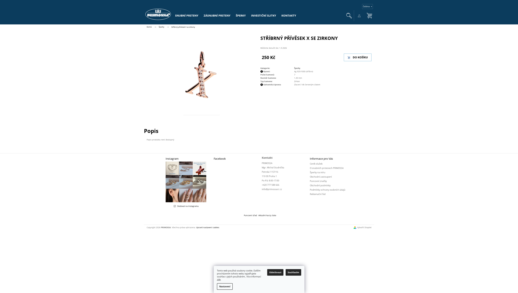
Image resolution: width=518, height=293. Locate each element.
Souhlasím (293, 272)
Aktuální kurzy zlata (267, 215)
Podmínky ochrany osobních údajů (327, 189)
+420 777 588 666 (270, 184)
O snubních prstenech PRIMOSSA (327, 168)
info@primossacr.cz (272, 189)
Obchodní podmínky (320, 185)
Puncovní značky (318, 181)
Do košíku (360, 57)
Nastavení (224, 286)
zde (219, 279)
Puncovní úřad (250, 215)
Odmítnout (275, 272)
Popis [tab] (151, 131)
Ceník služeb (316, 163)
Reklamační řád (318, 194)
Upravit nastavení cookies (207, 227)
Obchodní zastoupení (321, 176)
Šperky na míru (317, 172)
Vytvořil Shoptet (364, 227)
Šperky (297, 68)
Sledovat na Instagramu (188, 206)
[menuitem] (186, 15)
